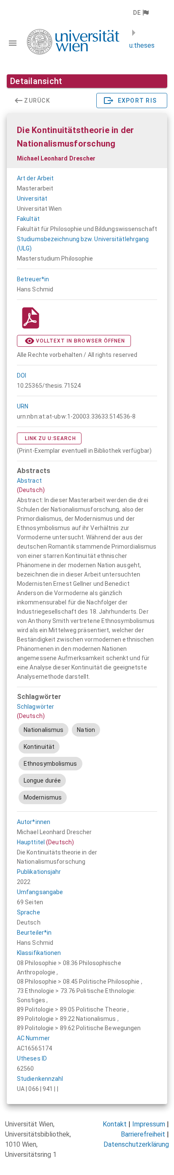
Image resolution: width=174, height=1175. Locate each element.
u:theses (142, 45)
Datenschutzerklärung (136, 1144)
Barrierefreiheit (143, 1134)
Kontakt (115, 1124)
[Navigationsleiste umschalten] (12, 43)
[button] (140, 12)
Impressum (148, 1124)
